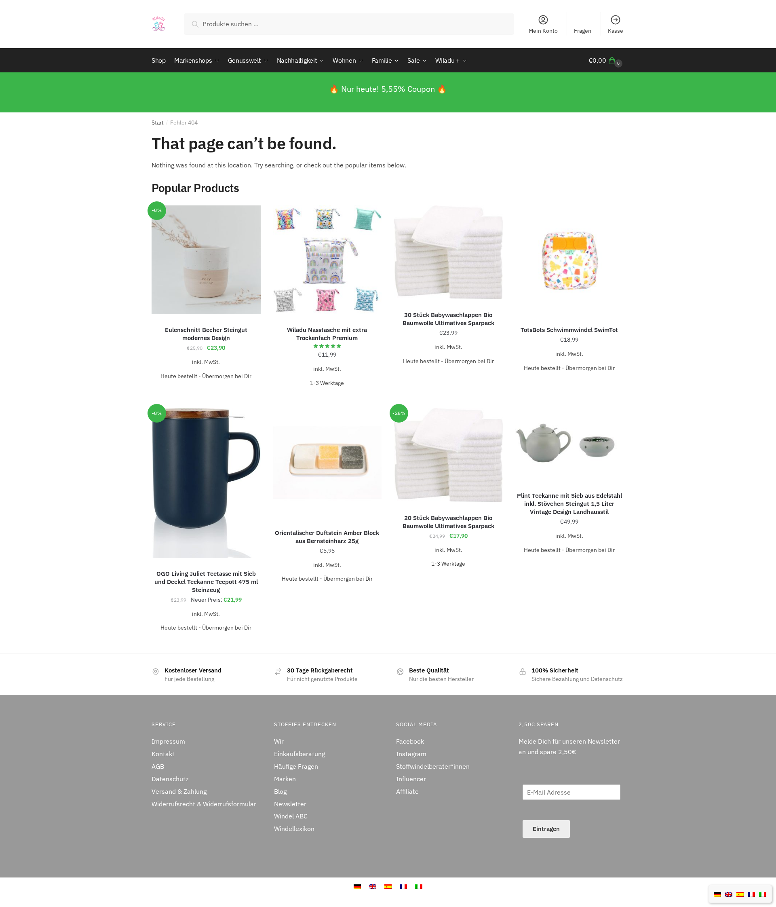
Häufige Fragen (296, 766)
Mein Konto (543, 30)
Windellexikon (294, 829)
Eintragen (546, 829)
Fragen (582, 30)
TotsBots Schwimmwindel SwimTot (569, 330)
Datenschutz (170, 779)
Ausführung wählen (206, 391)
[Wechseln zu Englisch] (728, 893)
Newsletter (290, 804)
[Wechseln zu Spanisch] (740, 893)
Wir (279, 741)
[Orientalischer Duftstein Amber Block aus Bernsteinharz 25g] (327, 462)
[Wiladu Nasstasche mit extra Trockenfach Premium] (327, 260)
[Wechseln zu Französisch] (403, 886)
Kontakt (163, 754)
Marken (285, 779)
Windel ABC (291, 816)
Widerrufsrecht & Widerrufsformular (204, 804)
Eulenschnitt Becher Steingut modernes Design (206, 334)
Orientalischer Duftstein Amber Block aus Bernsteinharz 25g (327, 537)
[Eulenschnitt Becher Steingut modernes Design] (206, 260)
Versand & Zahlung (179, 791)
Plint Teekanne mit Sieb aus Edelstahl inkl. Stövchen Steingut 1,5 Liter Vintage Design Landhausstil (569, 504)
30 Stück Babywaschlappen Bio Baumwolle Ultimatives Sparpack (448, 319)
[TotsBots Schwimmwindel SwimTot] (569, 260)
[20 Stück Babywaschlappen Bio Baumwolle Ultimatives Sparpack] (448, 455)
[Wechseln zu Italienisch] (418, 886)
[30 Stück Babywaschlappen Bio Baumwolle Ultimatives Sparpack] (448, 252)
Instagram (411, 754)
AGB (158, 766)
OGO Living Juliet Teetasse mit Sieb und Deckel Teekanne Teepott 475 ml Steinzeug (206, 582)
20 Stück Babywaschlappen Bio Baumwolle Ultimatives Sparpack (448, 522)
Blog (280, 791)
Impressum (168, 741)
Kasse (615, 30)
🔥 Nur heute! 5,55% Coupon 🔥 (388, 88)
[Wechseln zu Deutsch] (717, 893)
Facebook (410, 741)
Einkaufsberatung (299, 754)
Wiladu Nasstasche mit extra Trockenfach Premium (327, 334)
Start (158, 122)
